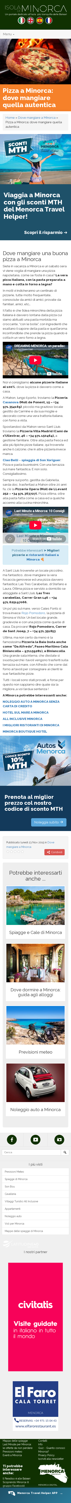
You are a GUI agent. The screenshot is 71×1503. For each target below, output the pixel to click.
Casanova (11, 402)
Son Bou (10, 1186)
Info (40, 1444)
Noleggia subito (47, 822)
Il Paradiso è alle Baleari (16, 1478)
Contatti (42, 1440)
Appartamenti (12, 1208)
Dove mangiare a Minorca (37, 117)
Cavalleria (10, 1194)
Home (10, 117)
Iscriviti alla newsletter (51, 1458)
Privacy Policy (46, 1455)
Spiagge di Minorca (16, 1179)
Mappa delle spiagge (15, 1440)
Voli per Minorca (14, 1223)
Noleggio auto (13, 1216)
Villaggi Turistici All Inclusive (21, 1201)
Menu (8, 34)
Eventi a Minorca (12, 1455)
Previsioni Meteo (14, 1171)
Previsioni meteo (12, 1451)
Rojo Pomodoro (33, 613)
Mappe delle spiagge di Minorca (24, 1231)
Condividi (56, 852)
